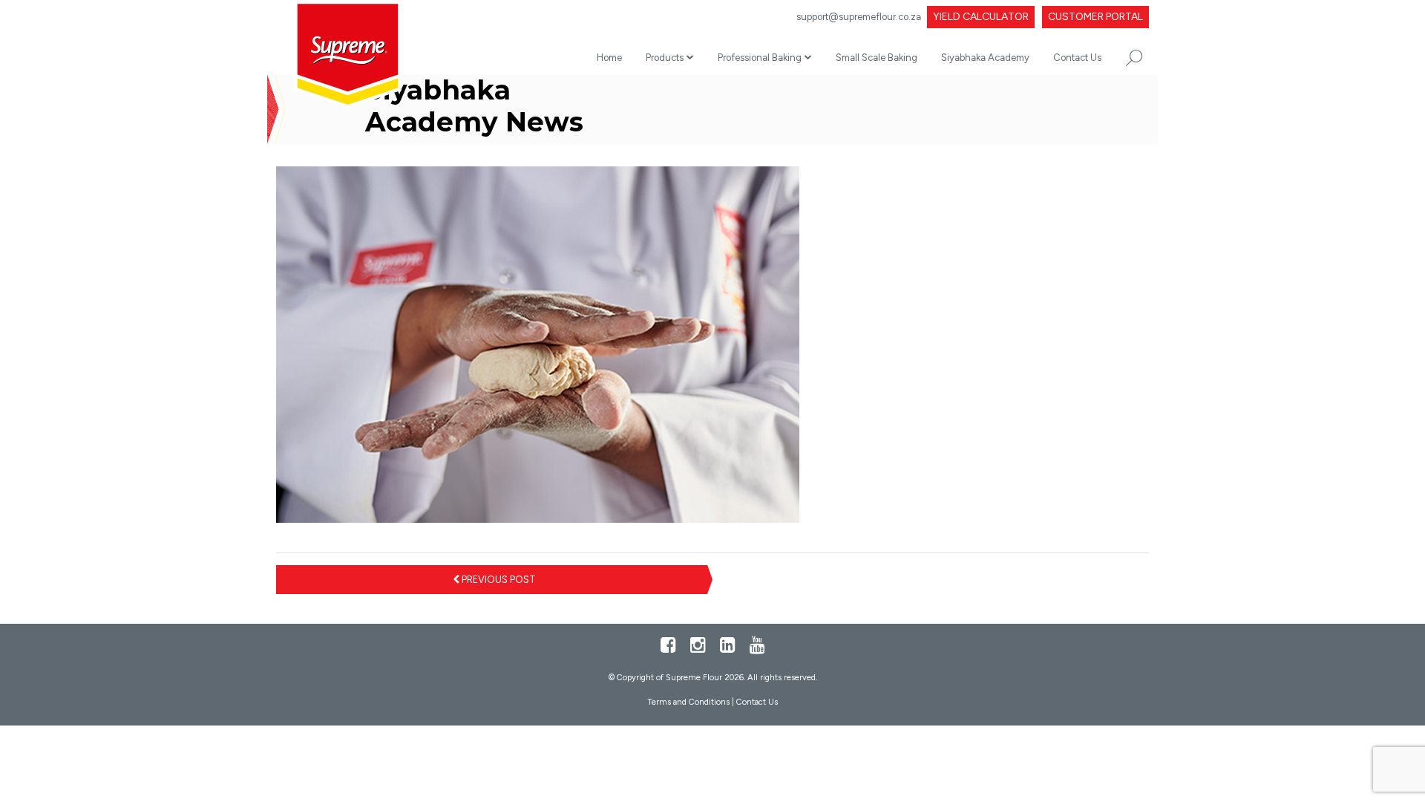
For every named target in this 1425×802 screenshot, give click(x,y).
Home (609, 57)
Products (665, 57)
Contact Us (1077, 57)
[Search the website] (1134, 58)
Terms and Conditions (688, 702)
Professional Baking (760, 57)
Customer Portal (1095, 16)
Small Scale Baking (876, 57)
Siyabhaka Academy (985, 57)
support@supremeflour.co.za (858, 16)
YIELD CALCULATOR (981, 16)
